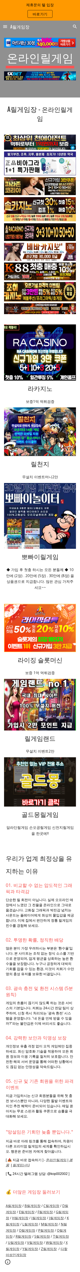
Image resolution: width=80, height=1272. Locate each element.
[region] (40, 10)
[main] (40, 59)
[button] (5, 26)
